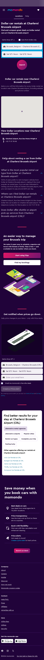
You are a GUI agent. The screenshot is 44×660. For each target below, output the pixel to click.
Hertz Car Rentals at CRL (13, 464)
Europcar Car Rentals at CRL (14, 470)
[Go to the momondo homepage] (15, 10)
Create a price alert (18, 540)
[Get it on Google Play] (7, 641)
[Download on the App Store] (21, 641)
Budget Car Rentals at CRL (13, 461)
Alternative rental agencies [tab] (15, 428)
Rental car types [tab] (11, 439)
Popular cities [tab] (29, 434)
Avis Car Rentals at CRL (12, 457)
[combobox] (8, 40)
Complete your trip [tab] (28, 439)
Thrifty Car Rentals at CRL (13, 467)
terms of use (30, 393)
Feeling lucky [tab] (10, 444)
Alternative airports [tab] (12, 434)
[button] (3, 10)
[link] (22, 255)
